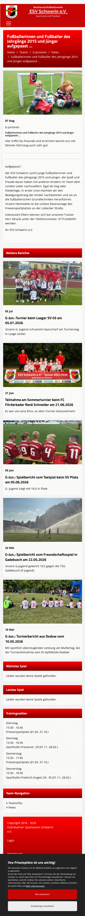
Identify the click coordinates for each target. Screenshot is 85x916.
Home (11, 52)
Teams (23, 52)
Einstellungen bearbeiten (42, 906)
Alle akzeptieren (42, 894)
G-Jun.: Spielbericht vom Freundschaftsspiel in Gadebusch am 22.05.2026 (41, 557)
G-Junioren (40, 52)
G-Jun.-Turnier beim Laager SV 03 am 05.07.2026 (33, 320)
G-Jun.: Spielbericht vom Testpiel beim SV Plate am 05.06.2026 (41, 480)
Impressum (14, 853)
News (55, 52)
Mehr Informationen (35, 886)
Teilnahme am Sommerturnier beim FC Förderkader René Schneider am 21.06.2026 (39, 402)
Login (10, 840)
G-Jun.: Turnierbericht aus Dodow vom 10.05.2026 (34, 639)
